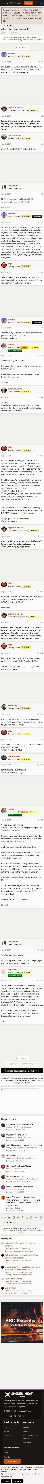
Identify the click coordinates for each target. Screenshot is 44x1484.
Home (6, 1427)
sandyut (9, 1148)
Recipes (26, 1427)
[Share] (38, 61)
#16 (41, 739)
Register (7, 1457)
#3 (42, 144)
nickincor (9, 1208)
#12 (41, 592)
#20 (41, 980)
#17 (41, 765)
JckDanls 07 (11, 1127)
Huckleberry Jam (13, 1155)
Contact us (8, 1436)
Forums (7, 1432)
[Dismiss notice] (41, 10)
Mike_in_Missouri (12, 1168)
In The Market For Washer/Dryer (20, 1124)
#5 (42, 222)
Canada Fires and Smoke (17, 1135)
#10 (41, 456)
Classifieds (27, 1442)
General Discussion (24, 1127)
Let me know (8, 18)
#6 (42, 272)
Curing (17, 1208)
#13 (41, 622)
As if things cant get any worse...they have (24, 1145)
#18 (41, 820)
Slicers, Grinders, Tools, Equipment (18, 1293)
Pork (7, 1263)
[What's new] (36, 3)
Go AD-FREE (12, 1461)
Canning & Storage (29, 1158)
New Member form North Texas (19, 1187)
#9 (42, 397)
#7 (42, 328)
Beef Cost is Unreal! (13, 1279)
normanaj (9, 1179)
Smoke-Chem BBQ (13, 1158)
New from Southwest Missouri (19, 1166)
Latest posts (7, 1239)
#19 (41, 950)
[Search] (41, 3)
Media (25, 1432)
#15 (41, 714)
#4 (42, 194)
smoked (6, 33)
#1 (42, 62)
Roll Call (23, 1168)
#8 (42, 355)
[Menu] (3, 3)
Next (24, 47)
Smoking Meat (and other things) (30, 1437)
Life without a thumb (15, 1176)
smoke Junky (11, 1189)
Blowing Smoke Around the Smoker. (27, 1148)
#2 (42, 116)
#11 (42, 536)
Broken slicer (10, 1288)
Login (6, 1453)
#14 (41, 653)
